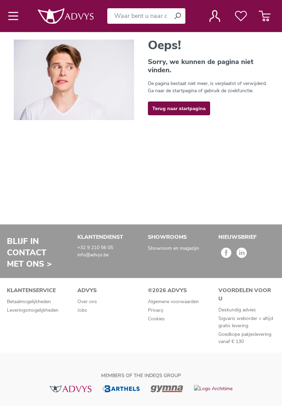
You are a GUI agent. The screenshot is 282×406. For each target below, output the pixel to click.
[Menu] (15, 16)
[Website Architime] (213, 388)
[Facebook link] (226, 255)
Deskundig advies (237, 310)
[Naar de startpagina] (65, 16)
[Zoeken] (177, 16)
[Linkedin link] (242, 255)
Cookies (156, 319)
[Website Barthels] (121, 388)
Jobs (82, 310)
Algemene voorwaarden (173, 301)
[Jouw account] (215, 16)
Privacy (155, 310)
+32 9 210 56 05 (95, 247)
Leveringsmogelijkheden (32, 310)
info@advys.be (93, 255)
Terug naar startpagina (179, 108)
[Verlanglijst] (240, 16)
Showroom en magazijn (173, 248)
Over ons (87, 301)
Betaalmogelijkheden (29, 301)
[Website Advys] (70, 388)
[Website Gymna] (167, 388)
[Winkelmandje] (264, 16)
